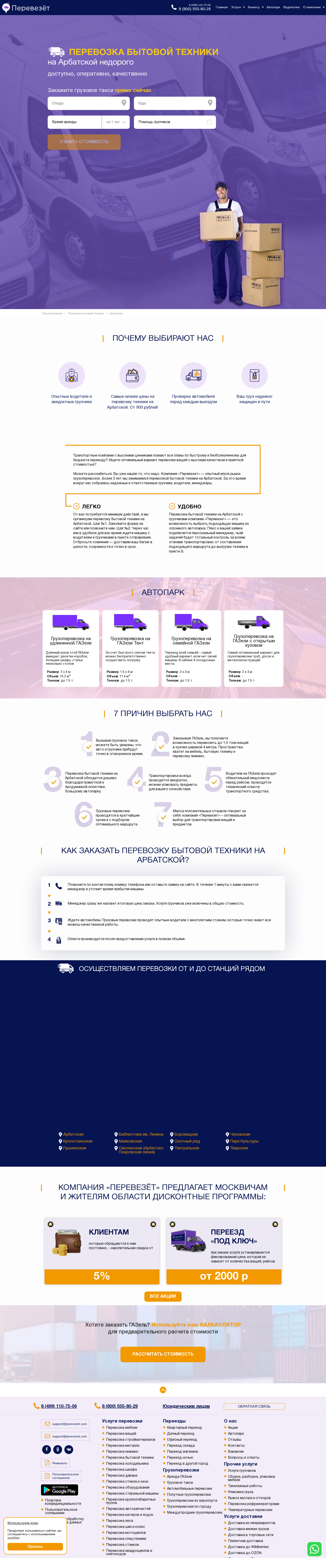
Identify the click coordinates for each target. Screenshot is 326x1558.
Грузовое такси (180, 1482)
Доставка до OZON (244, 1553)
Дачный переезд (180, 1433)
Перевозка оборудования (127, 1487)
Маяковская (130, 1141)
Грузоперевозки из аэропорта (192, 1500)
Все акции (163, 1297)
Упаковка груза (240, 1492)
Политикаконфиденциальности (63, 1502)
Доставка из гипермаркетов (251, 1523)
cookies (14, 1537)
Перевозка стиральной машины (132, 1493)
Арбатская (73, 1135)
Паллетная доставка (245, 1541)
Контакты (236, 1445)
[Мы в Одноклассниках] (57, 1449)
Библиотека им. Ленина (141, 1135)
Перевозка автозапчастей (128, 1509)
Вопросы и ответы (243, 1457)
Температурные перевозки (250, 1510)
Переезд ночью (180, 1457)
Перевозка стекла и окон (127, 1481)
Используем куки (23, 1523)
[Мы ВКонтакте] (68, 1449)
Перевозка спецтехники (126, 1538)
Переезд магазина (182, 1451)
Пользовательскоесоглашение (61, 1511)
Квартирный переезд (184, 1427)
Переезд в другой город (187, 1463)
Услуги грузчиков (242, 1470)
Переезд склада (181, 1445)
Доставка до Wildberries (248, 1547)
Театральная (187, 1148)
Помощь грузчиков (154, 122)
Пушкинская (74, 1148)
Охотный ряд (187, 1141)
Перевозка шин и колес (125, 1527)
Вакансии (236, 1451)
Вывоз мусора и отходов (249, 1498)
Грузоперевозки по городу (189, 1506)
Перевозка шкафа (121, 1469)
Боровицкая (186, 1135)
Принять (35, 1546)
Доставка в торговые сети (250, 1535)
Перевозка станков (122, 1544)
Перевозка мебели (121, 1427)
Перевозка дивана (121, 1475)
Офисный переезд (182, 1439)
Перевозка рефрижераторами (253, 1504)
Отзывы (234, 1439)
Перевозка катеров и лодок (129, 1515)
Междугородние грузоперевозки (194, 1512)
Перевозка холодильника (127, 1463)
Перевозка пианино (122, 1451)
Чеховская (240, 1135)
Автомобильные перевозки (189, 1488)
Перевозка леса (119, 1521)
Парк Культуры (244, 1141)
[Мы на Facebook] (46, 1449)
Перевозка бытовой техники (130, 1457)
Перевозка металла (122, 1445)
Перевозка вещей (121, 1433)
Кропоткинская (77, 1141)
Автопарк (236, 1433)
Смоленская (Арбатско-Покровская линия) (141, 1150)
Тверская (239, 1148)
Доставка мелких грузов (248, 1529)
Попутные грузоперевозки (189, 1494)
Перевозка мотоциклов (126, 1532)
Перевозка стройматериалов (130, 1439)
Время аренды (64, 122)
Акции (233, 1427)
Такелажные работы (245, 1486)
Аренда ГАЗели (179, 1476)
